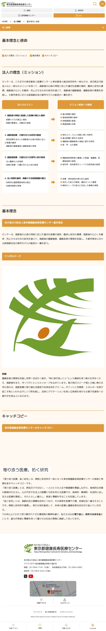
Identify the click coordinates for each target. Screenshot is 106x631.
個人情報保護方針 (51, 612)
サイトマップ (37, 612)
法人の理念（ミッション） (16, 55)
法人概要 (17, 21)
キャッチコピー (51, 55)
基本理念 (36, 55)
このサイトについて (66, 612)
